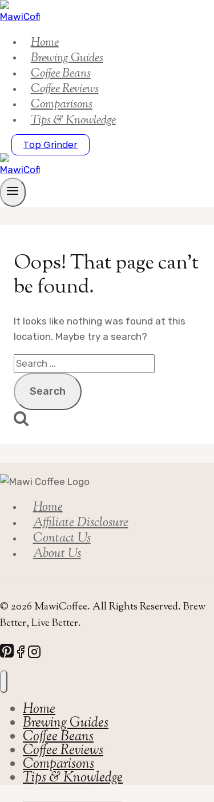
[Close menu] (3, 681)
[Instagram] (34, 654)
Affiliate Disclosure (80, 523)
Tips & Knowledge (73, 120)
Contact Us (62, 539)
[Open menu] (13, 192)
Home (48, 507)
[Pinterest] (7, 654)
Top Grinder (50, 144)
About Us (57, 554)
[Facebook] (20, 654)
